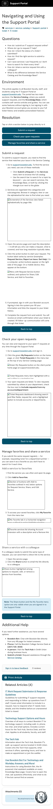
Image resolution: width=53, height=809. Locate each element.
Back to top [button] (26, 329)
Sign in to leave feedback (16, 668)
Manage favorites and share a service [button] (26, 143)
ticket (4, 30)
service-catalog (22, 28)
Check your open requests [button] (26, 136)
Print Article (14, 677)
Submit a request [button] (26, 130)
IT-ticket (14, 30)
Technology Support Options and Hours (25, 718)
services (9, 28)
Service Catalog (14, 657)
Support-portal (39, 28)
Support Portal (19, 3)
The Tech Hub (12, 739)
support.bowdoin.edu (11, 94)
